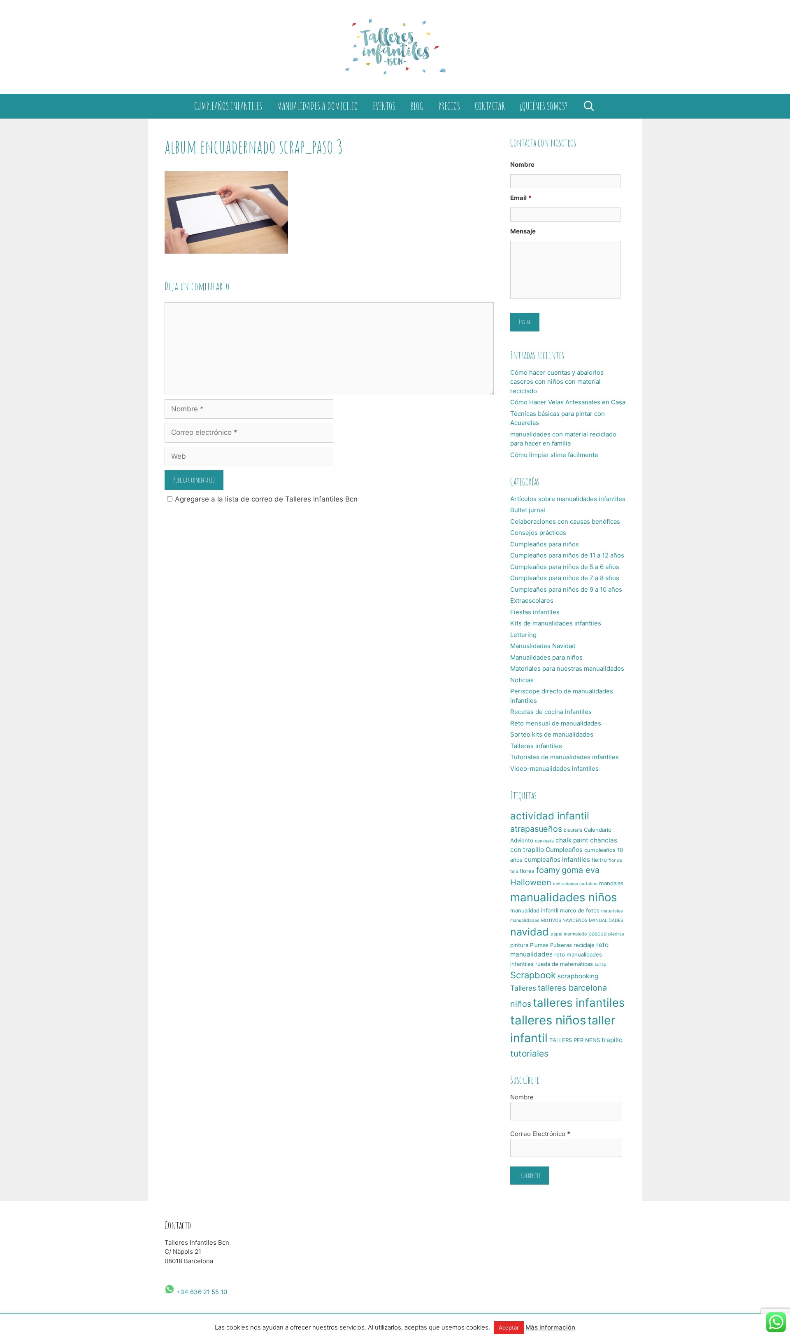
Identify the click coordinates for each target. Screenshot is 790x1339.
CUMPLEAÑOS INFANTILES (228, 106)
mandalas (611, 883)
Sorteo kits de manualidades (551, 734)
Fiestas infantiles (535, 612)
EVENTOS (384, 106)
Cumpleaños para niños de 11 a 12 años (567, 555)
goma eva (580, 870)
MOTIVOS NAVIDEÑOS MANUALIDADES (582, 920)
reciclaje (584, 945)
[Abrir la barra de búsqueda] (589, 106)
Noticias (522, 680)
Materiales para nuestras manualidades (567, 668)
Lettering (523, 635)
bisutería (573, 830)
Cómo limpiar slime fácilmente (554, 455)
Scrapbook (533, 975)
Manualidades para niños (546, 657)
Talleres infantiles (536, 746)
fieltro (599, 859)
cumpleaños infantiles (557, 859)
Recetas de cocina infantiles (551, 712)
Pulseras (561, 945)
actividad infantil (549, 815)
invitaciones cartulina (575, 883)
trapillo (612, 1040)
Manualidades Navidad (543, 646)
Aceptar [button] (509, 1327)
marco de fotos (579, 910)
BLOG (416, 106)
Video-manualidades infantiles (554, 768)
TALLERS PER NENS (574, 1040)
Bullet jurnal (527, 510)
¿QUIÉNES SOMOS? (543, 106)
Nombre (522, 164)
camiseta (544, 841)
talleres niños (548, 1020)
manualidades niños (563, 897)
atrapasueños (536, 829)
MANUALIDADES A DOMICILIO (317, 106)
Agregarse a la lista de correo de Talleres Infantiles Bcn (266, 499)
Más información (550, 1327)
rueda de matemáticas (564, 964)
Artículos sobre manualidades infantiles (567, 499)
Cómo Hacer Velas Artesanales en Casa (567, 402)
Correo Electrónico (540, 1134)
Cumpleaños (564, 850)
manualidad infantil (534, 910)
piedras (616, 934)
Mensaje (523, 231)
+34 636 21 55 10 (200, 1292)
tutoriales (529, 1053)
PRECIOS (449, 106)
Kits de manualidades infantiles (555, 623)
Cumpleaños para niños (544, 544)
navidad (529, 932)
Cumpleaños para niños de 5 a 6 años (564, 567)
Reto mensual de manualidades (555, 723)
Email (521, 198)
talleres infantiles (579, 1003)
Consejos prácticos (538, 533)
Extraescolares (531, 600)
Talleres (523, 988)
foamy (548, 870)
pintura (519, 945)
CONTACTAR (490, 106)
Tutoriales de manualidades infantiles (564, 757)
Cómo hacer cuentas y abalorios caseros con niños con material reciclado (557, 382)
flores (527, 871)
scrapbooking (578, 976)
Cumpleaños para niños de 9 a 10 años (566, 589)
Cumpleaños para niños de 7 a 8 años (564, 578)
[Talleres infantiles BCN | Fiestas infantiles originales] (395, 46)
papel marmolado (569, 934)
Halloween (530, 882)
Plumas (539, 945)
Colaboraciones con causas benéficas (565, 521)
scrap (600, 964)
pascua (597, 933)
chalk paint (571, 840)
